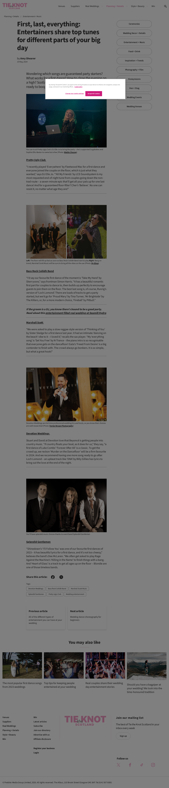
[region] (85, 89)
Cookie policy (78, 87)
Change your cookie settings (74, 93)
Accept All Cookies (94, 94)
